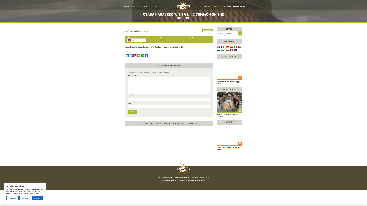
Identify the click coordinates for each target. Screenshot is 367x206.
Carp (139, 31)
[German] (227, 47)
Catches (145, 31)
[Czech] (239, 47)
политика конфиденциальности (182, 177)
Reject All (25, 198)
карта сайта (195, 177)
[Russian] (235, 50)
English (134, 40)
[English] (218, 47)
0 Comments (207, 30)
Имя (130, 96)
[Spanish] (231, 47)
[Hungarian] (222, 50)
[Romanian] (231, 50)
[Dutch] (218, 50)
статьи (154, 7)
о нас (159, 177)
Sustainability (239, 7)
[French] (222, 47)
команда (216, 7)
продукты (135, 7)
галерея (207, 7)
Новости (145, 7)
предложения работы (167, 177)
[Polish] (227, 50)
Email (130, 103)
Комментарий (132, 75)
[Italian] (235, 47)
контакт (207, 177)
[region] (25, 192)
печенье (202, 177)
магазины (227, 7)
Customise (12, 198)
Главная (125, 7)
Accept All (37, 198)
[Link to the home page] (183, 6)
